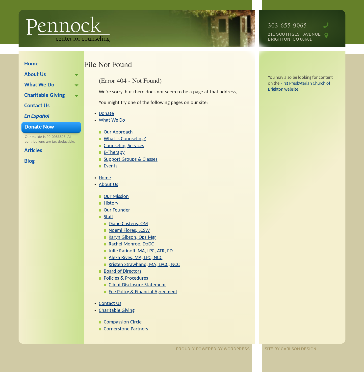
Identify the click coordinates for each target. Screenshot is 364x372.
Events (110, 166)
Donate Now (39, 127)
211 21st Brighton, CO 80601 (290, 36)
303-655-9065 (287, 25)
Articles (33, 151)
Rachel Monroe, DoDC (131, 244)
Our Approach (118, 132)
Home (105, 178)
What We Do (112, 120)
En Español (37, 116)
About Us (108, 184)
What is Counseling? (125, 138)
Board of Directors (122, 271)
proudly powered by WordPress (213, 349)
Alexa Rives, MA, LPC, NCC (135, 257)
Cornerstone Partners (126, 329)
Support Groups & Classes (130, 159)
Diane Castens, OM (128, 223)
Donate (106, 113)
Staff (108, 216)
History (111, 203)
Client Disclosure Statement (137, 285)
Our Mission (116, 196)
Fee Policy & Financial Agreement (143, 292)
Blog (29, 161)
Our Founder (117, 210)
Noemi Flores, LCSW (129, 230)
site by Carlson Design (290, 349)
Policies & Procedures (126, 278)
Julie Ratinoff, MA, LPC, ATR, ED (141, 251)
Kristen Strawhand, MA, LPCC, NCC (144, 264)
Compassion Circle (123, 322)
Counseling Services (124, 145)
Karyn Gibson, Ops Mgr (132, 237)
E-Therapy (114, 152)
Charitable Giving (116, 310)
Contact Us (110, 303)
